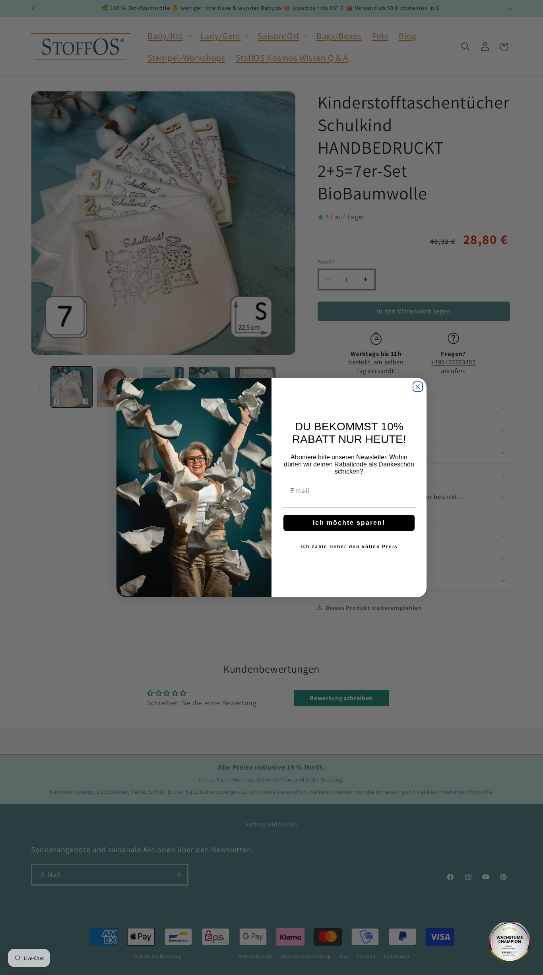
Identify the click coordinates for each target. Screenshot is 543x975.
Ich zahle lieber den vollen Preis (349, 546)
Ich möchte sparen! (349, 522)
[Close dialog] (418, 386)
